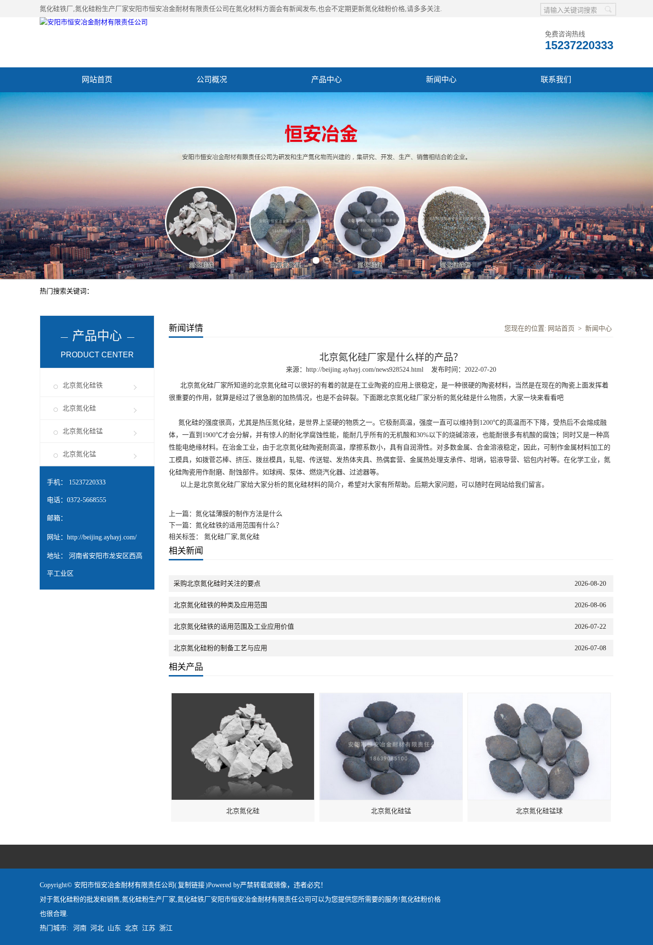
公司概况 (211, 79)
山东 (114, 928)
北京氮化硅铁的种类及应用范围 (220, 605)
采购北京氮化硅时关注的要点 (217, 583)
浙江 (166, 928)
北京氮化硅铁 (83, 385)
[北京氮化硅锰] (391, 698)
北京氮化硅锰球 (539, 811)
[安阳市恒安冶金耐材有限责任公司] (94, 22)
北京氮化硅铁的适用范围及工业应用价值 (234, 626)
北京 (131, 928)
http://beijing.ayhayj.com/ (102, 537)
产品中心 (326, 79)
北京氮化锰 (79, 454)
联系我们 (556, 79)
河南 (80, 928)
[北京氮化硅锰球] (539, 698)
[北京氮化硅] (243, 698)
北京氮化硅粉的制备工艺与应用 (220, 648)
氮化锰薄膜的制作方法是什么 (239, 513)
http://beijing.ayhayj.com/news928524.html (365, 369)
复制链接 (191, 885)
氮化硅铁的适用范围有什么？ (239, 525)
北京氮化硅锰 (83, 431)
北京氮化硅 (79, 408)
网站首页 (97, 79)
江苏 (148, 928)
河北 (97, 928)
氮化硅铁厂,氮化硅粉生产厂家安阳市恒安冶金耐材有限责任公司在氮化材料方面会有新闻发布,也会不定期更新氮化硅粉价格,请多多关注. (241, 8)
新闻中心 (441, 79)
